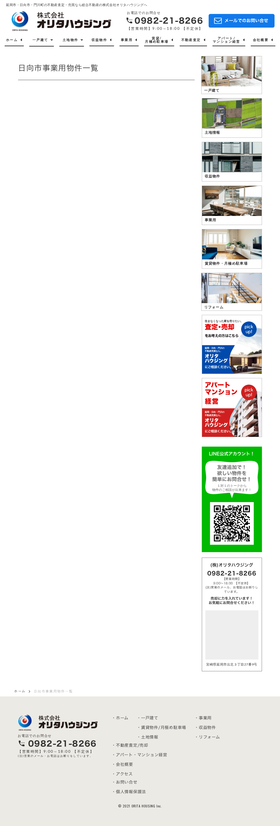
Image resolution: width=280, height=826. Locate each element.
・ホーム (120, 718)
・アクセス (122, 774)
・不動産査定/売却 (130, 745)
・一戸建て (147, 718)
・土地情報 (147, 737)
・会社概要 (122, 764)
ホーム (19, 691)
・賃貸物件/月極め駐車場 (161, 727)
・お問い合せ (125, 782)
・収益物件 (205, 727)
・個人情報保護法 (129, 792)
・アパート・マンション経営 (139, 755)
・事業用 (203, 718)
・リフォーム (207, 737)
